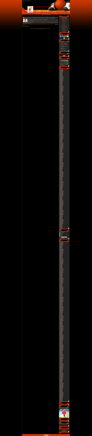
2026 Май (61, 225)
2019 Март (61, 330)
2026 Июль (61, 227)
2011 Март (61, 81)
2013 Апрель (61, 101)
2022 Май (61, 188)
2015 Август (61, 123)
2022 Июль (61, 362)
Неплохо (61, 234)
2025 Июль (61, 218)
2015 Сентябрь (62, 124)
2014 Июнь (61, 112)
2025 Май (61, 389)
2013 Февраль (61, 272)
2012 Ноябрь (61, 97)
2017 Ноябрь (61, 145)
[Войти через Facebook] (64, 36)
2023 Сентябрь (62, 373)
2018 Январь (61, 319)
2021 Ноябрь (61, 183)
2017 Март (61, 311)
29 (61, 65)
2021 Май (61, 178)
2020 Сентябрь (62, 172)
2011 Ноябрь (61, 260)
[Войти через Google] (68, 36)
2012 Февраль (61, 90)
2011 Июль (61, 84)
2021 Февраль (61, 176)
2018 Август (61, 152)
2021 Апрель (61, 350)
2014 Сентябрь (62, 287)
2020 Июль (61, 170)
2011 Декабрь (61, 88)
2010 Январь (61, 70)
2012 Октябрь (61, 96)
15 (61, 63)
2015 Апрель (61, 120)
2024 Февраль (61, 377)
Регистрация (45, 14)
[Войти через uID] (60, 36)
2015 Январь (61, 118)
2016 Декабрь (61, 136)
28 (60, 65)
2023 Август (61, 200)
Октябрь (28, 15)
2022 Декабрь (61, 366)
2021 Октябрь (61, 182)
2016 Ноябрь (61, 135)
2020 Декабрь (61, 174)
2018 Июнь (61, 323)
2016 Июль (61, 132)
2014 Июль (61, 113)
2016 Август (61, 133)
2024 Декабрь (61, 385)
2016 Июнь (61, 131)
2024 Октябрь (61, 211)
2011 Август (61, 85)
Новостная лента (27, 24)
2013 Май (61, 102)
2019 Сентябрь (62, 162)
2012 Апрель (61, 264)
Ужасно (61, 236)
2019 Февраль (61, 157)
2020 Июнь (61, 342)
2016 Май (61, 303)
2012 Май (61, 92)
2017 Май (61, 140)
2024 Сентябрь (62, 210)
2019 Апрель (61, 158)
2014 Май (61, 284)
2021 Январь (61, 175)
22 (61, 64)
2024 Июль (61, 381)
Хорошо (61, 233)
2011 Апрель (61, 82)
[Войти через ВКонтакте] (62, 36)
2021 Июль (61, 180)
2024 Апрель (61, 206)
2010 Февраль (61, 71)
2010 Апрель (61, 72)
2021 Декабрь (61, 184)
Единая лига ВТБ (42, 24)
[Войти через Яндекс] (66, 36)
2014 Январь (61, 108)
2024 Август (61, 209)
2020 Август (61, 171)
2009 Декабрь (61, 69)
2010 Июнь (61, 74)
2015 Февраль (61, 291)
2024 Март (61, 205)
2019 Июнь (61, 160)
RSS (50, 14)
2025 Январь (61, 213)
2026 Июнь (61, 226)
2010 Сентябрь (62, 76)
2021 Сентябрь (62, 354)
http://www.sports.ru (30, 23)
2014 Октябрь (61, 115)
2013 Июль (61, 276)
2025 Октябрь (61, 393)
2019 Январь (61, 156)
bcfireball (37, 24)
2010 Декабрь (61, 79)
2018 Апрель (61, 149)
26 (66, 64)
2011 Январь (61, 252)
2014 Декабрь (61, 117)
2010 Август (61, 248)
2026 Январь (61, 222)
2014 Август (61, 114)
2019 (26, 15)
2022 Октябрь (61, 192)
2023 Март (61, 196)
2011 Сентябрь (62, 86)
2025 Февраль (61, 214)
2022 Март (61, 186)
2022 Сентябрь (62, 191)
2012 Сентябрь (62, 268)
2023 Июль (61, 199)
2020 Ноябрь (61, 346)
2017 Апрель (61, 139)
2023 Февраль (61, 195)
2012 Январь (61, 89)
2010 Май (61, 73)
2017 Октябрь (61, 144)
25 (65, 64)
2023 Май (61, 197)
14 (60, 63)
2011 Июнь (61, 256)
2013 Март (61, 100)
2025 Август (61, 219)
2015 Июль (61, 295)
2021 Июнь (61, 179)
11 (65, 62)
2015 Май (61, 121)
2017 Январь (61, 137)
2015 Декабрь (61, 299)
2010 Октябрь (61, 77)
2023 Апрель (61, 369)
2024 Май (61, 207)
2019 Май (61, 159)
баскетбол (45, 24)
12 (66, 62)
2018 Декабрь (61, 155)
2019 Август (61, 334)
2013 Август (61, 104)
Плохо (61, 235)
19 (66, 63)
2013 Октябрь (61, 106)
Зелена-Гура (52, 24)
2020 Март (61, 167)
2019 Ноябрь (61, 164)
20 (30, 15)
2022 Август (61, 190)
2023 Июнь (61, 198)
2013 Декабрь (61, 280)
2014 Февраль (61, 109)
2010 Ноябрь (61, 78)
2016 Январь (61, 127)
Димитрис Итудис (48, 24)
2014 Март (61, 110)
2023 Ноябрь (61, 202)
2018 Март (61, 148)
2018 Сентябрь (62, 153)
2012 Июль (61, 94)
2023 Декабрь (61, 203)
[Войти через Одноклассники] (64, 38)
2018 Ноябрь (61, 154)
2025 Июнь (61, 217)
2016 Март (61, 129)
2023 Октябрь (61, 201)
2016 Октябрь (61, 307)
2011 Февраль (61, 80)
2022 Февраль (61, 358)
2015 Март (61, 119)
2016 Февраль (61, 128)
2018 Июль (61, 151)
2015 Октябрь (61, 125)
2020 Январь (61, 338)
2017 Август (61, 315)
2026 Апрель (61, 397)
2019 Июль (61, 161)
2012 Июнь (61, 93)
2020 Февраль (61, 166)
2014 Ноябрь (61, 116)
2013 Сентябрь (62, 105)
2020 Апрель (61, 168)
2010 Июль (61, 75)
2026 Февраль (61, 223)
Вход (48, 14)
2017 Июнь (61, 141)
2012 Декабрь (61, 98)
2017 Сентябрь (62, 143)
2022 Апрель (61, 187)
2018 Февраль (61, 147)
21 (60, 64)
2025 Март (61, 215)
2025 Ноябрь (61, 221)
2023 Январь (61, 194)
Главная (42, 14)
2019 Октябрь (61, 163)
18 (65, 63)
